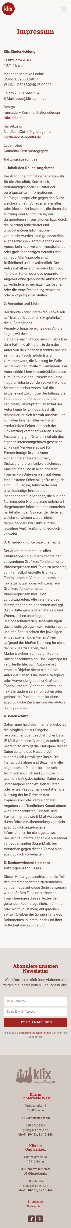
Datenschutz (35, 1206)
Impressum (35, 1202)
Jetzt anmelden (35, 1022)
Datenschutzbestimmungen (35, 1032)
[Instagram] (39, 1218)
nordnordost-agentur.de (22, 137)
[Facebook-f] (31, 1218)
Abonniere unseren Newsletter (35, 968)
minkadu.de (13, 118)
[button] (64, 9)
